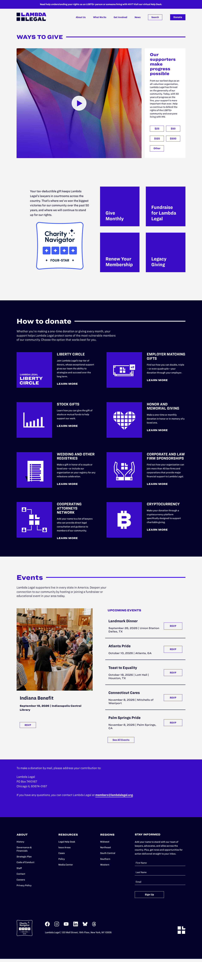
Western (104, 864)
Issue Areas (64, 847)
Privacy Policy (24, 885)
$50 (173, 128)
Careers (21, 879)
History (20, 841)
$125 (157, 138)
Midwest (104, 841)
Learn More (67, 383)
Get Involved (120, 17)
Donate (177, 17)
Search (155, 17)
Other (157, 148)
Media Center (65, 864)
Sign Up (149, 894)
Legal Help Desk (66, 841)
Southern (105, 859)
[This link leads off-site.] (47, 925)
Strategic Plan (24, 856)
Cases (61, 853)
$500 (173, 138)
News (138, 17)
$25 (157, 128)
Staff (19, 868)
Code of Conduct (25, 862)
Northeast (105, 847)
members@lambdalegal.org (114, 795)
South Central (107, 853)
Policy (61, 859)
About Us (81, 17)
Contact (21, 874)
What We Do (99, 17)
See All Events (121, 740)
